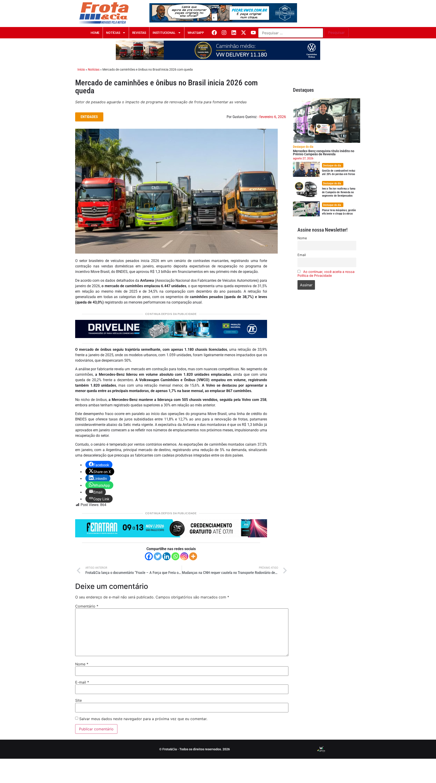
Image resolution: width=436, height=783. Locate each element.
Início (81, 69)
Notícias (113, 33)
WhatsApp (196, 33)
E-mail (82, 682)
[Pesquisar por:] (290, 33)
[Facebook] (214, 32)
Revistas (139, 33)
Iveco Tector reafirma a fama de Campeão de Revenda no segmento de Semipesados (339, 192)
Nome (81, 664)
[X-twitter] (243, 32)
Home (95, 33)
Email (301, 255)
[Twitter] (158, 556)
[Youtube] (253, 32)
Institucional (164, 33)
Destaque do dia (303, 146)
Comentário (86, 606)
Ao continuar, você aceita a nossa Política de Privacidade (325, 273)
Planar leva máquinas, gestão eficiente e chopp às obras (339, 212)
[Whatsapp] (175, 556)
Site (78, 700)
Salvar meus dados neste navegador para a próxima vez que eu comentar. (143, 719)
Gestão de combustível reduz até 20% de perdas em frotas (338, 172)
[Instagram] (224, 32)
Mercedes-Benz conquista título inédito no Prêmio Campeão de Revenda (323, 152)
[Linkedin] (234, 32)
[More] (193, 556)
